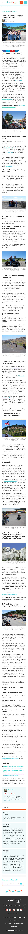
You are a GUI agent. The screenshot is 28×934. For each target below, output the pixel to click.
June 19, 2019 (6, 826)
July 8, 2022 (5, 814)
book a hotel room (17, 368)
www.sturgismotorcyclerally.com (10, 758)
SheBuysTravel (11, 930)
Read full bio (7, 800)
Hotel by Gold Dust (7, 397)
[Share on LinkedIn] (17, 51)
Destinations (8, 11)
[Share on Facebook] (4, 51)
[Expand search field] (25, 2)
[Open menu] (2, 3)
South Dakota (18, 80)
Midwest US (14, 11)
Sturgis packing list (7, 99)
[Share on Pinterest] (12, 51)
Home (3, 11)
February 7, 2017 (6, 852)
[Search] (23, 905)
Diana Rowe (9, 19)
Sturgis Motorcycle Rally (10, 147)
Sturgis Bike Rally (7, 824)
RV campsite (21, 376)
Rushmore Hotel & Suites (10, 481)
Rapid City (10, 152)
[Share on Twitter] (8, 51)
